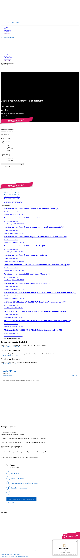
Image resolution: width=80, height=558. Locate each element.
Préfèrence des (12, 528)
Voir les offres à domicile (10, 346)
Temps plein (10, 158)
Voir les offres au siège (9, 363)
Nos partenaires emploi (12, 512)
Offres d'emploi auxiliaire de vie (12, 194)
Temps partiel (10, 160)
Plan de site (9, 514)
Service (3, 127)
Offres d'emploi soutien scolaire (11, 198)
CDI (8, 145)
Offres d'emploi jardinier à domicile (12, 201)
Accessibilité (7, 529)
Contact (9, 511)
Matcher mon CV (16, 120)
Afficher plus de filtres (6, 164)
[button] (40, 143)
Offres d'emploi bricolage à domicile (13, 202)
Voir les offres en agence (10, 355)
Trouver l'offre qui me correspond (21, 499)
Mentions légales (11, 525)
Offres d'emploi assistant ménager (12, 197)
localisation (3, 129)
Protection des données (12, 526)
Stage (8, 150)
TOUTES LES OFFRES (12, 22)
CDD (8, 147)
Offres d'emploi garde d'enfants (11, 193)
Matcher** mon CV (9, 19)
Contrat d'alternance (12, 149)
